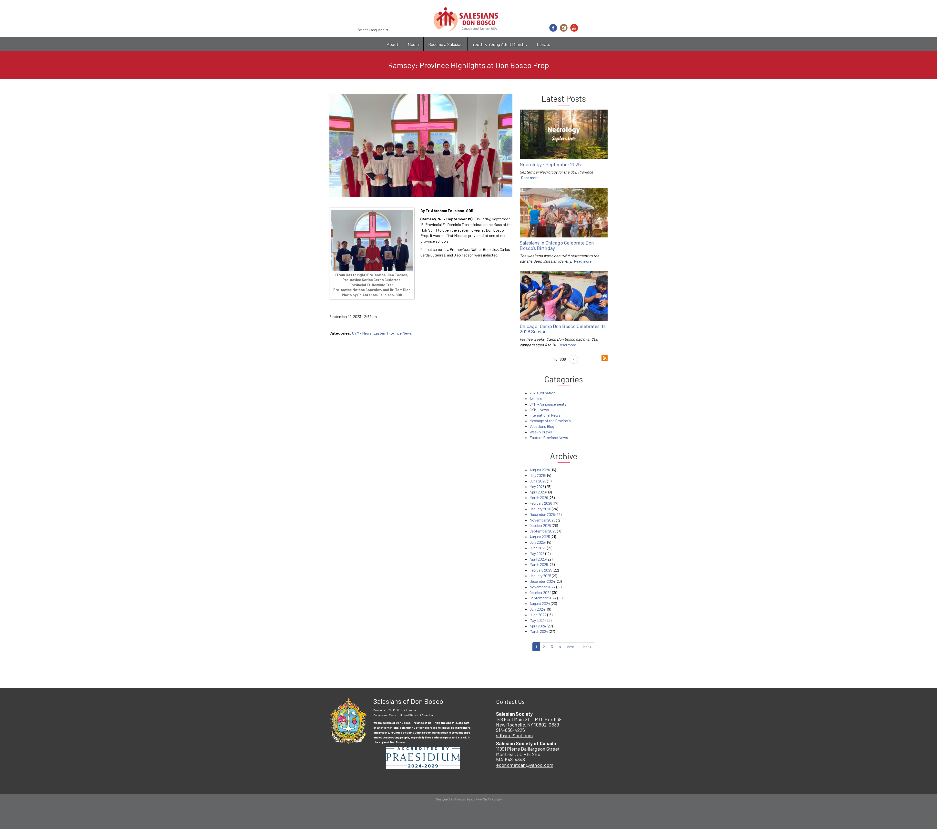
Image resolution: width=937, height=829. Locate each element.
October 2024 (540, 592)
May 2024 (537, 620)
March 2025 (539, 564)
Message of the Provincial (550, 420)
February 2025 (541, 570)
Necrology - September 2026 (550, 164)
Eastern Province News (392, 333)
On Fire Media (481, 799)
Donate (543, 44)
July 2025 (537, 542)
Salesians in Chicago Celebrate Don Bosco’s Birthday (557, 245)
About (392, 44)
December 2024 (542, 581)
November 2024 (543, 586)
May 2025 (537, 553)
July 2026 (537, 475)
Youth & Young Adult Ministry (499, 44)
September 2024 (543, 597)
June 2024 (538, 614)
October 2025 (540, 525)
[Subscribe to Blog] (604, 357)
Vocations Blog (542, 426)
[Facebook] (553, 28)
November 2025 (542, 520)
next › (572, 646)
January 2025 (540, 575)
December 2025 (542, 514)
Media (413, 44)
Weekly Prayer (541, 432)
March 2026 (539, 497)
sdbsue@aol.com (514, 735)
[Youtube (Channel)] (574, 28)
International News (545, 415)
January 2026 (540, 508)
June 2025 (538, 547)
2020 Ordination (542, 392)
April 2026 (538, 492)
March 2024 (539, 631)
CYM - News (362, 333)
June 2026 (538, 481)
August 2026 (540, 469)
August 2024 (540, 603)
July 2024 (537, 609)
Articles (536, 398)
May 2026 (537, 486)
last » (587, 646)
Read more (530, 177)
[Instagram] (564, 28)
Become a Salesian (445, 44)
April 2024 (538, 626)
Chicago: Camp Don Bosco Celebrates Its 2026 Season (563, 328)
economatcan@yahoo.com (524, 765)
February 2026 (541, 503)
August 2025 (540, 536)
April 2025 (538, 559)
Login (497, 799)
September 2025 (543, 531)
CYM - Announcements (548, 404)
